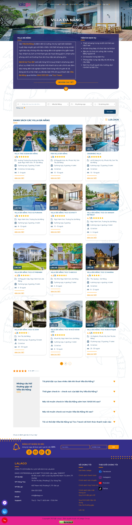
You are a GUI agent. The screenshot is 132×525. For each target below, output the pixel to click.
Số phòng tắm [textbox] (104, 104)
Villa (64, 4)
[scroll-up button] (66, 89)
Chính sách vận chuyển (88, 480)
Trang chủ (42, 4)
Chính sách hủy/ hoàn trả (88, 485)
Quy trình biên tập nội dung (87, 501)
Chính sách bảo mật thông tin (86, 491)
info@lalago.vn (37, 495)
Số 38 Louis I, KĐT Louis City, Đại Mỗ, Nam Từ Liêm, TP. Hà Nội (52, 477)
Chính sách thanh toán (87, 475)
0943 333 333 (42, 75)
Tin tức (105, 4)
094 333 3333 (36, 490)
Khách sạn (54, 4)
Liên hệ (81, 510)
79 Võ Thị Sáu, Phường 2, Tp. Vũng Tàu (46, 481)
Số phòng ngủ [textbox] (80, 104)
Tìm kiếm (110, 112)
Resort (73, 4)
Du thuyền (83, 4)
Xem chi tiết (19, 178)
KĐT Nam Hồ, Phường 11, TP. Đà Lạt (45, 486)
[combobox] (57, 104)
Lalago (59, 519)
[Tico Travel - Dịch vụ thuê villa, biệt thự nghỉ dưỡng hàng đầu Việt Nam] (24, 7)
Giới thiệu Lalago (85, 470)
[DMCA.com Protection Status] (66, 522)
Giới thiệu (95, 4)
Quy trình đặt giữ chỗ (87, 495)
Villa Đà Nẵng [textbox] (57, 104)
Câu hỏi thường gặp (86, 505)
